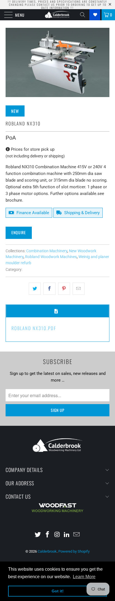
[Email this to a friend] (79, 289)
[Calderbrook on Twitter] (38, 535)
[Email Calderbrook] (77, 535)
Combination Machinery (46, 251)
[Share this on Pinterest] (64, 289)
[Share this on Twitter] (35, 289)
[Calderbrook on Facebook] (47, 535)
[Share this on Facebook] (49, 289)
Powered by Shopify (74, 551)
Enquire (18, 232)
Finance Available (32, 212)
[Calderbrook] (57, 14)
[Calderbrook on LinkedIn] (67, 535)
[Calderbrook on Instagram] (57, 535)
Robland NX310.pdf (33, 328)
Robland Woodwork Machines (51, 256)
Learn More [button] (84, 576)
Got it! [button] (58, 591)
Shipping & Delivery (81, 212)
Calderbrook (47, 551)
